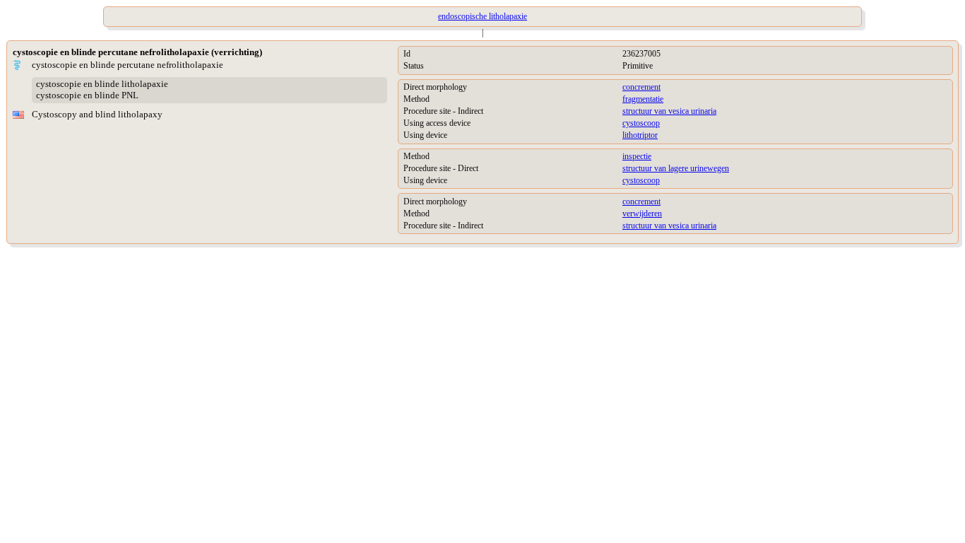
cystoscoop (641, 123)
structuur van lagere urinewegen (675, 168)
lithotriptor (640, 135)
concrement (641, 87)
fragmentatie (642, 99)
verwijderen (642, 213)
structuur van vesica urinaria (669, 111)
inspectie (636, 156)
